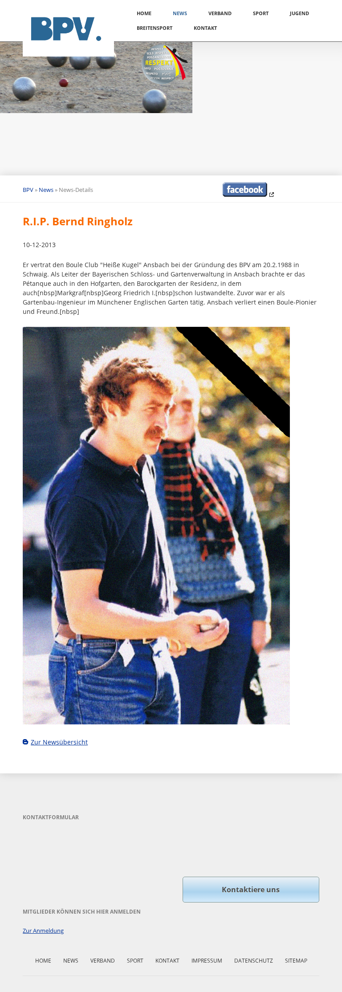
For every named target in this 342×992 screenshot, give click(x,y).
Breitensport (154, 27)
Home (144, 13)
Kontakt (205, 27)
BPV (28, 190)
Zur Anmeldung (43, 931)
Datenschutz (253, 960)
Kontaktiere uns (251, 889)
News (180, 13)
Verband (220, 13)
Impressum (206, 960)
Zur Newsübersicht (59, 742)
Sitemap (296, 960)
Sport (261, 13)
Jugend (299, 13)
